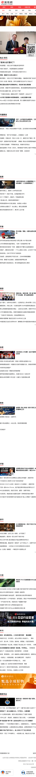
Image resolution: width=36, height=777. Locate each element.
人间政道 (25, 651)
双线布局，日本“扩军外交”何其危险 (10, 253)
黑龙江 (30, 14)
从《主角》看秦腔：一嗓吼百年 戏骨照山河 (13, 549)
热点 (1, 58)
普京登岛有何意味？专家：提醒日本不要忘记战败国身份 (17, 247)
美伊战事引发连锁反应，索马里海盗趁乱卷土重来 (15, 263)
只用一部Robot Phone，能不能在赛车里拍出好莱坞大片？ (17, 487)
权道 (24, 660)
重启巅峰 (28, 635)
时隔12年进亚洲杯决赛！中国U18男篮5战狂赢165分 (15, 361)
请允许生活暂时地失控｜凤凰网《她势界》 (13, 592)
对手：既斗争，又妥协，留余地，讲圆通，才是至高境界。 (17, 641)
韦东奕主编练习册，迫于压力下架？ (11, 91)
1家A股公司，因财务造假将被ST (9, 200)
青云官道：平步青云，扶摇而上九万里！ (12, 670)
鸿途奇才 (28, 657)
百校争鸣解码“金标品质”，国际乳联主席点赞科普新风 (16, 595)
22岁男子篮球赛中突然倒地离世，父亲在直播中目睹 (15, 97)
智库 (16, 10)
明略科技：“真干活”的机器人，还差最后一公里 (14, 135)
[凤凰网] (6, 4)
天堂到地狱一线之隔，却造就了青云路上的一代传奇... (16, 645)
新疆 (26, 14)
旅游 (1, 288)
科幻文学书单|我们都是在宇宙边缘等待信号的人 (14, 540)
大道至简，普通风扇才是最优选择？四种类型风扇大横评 (17, 494)
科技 (19, 7)
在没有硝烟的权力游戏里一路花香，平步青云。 (14, 648)
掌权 (32, 638)
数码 (29, 10)
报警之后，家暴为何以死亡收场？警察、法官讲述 (15, 151)
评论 (10, 10)
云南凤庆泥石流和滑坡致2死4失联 (10, 104)
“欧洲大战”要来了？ (7, 62)
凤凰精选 (3, 114)
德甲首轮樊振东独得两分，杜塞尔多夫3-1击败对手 (15, 374)
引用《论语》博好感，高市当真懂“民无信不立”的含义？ (16, 81)
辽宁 (16, 14)
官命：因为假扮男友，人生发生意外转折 (12, 635)
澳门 (3, 14)
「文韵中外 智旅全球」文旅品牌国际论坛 (12, 315)
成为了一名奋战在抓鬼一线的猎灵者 (11, 651)
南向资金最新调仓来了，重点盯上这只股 (12, 210)
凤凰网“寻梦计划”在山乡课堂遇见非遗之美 (12, 608)
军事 (1, 226)
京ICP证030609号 (28, 764)
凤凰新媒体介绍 (4, 753)
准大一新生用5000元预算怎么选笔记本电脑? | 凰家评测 (16, 478)
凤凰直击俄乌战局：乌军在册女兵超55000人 (13, 72)
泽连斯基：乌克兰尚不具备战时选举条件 (12, 65)
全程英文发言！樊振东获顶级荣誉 (10, 371)
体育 (1, 347)
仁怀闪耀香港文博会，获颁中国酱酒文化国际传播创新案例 (17, 312)
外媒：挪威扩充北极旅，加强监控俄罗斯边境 (13, 259)
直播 (3, 10)
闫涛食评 (2, 429)
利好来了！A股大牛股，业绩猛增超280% (12, 194)
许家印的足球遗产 (5, 367)
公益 (1, 575)
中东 (7, 14)
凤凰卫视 (27, 7)
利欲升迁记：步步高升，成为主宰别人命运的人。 (15, 638)
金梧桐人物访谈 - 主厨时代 (8, 417)
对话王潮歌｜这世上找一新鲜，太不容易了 (13, 533)
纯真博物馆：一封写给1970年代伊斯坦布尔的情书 (15, 546)
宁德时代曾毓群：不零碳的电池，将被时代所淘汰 (15, 144)
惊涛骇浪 (32, 648)
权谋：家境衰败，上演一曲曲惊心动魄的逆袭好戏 (15, 654)
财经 (11, 7)
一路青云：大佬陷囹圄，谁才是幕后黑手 (12, 657)
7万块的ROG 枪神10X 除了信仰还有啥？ (12, 481)
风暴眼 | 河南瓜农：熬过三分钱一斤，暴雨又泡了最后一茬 (17, 138)
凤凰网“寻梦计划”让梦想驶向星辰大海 (11, 605)
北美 (12, 14)
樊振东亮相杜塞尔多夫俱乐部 (9, 52)
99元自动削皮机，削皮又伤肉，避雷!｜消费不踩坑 (15, 490)
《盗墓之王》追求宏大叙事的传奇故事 (11, 664)
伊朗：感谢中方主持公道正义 (8, 75)
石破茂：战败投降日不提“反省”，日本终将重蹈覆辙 (15, 256)
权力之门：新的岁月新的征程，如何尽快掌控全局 (15, 667)
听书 (1, 630)
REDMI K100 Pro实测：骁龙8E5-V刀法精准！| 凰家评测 (17, 484)
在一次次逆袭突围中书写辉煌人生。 (11, 660)
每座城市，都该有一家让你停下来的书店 (12, 536)
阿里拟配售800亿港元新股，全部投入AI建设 (13, 203)
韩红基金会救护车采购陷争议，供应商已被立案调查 (15, 84)
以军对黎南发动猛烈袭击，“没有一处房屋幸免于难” (15, 244)
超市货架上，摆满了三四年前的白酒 (11, 190)
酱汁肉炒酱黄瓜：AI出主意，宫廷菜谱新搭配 (13, 423)
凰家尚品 (3, 694)
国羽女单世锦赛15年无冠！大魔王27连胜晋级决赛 (15, 377)
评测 (1, 464)
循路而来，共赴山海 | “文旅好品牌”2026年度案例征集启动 (17, 305)
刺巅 (25, 664)
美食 (1, 403)
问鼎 (34, 645)
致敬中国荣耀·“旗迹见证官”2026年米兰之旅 (13, 318)
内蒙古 (21, 14)
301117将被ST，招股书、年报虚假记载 (12, 197)
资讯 (4, 7)
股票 (23, 10)
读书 (1, 519)
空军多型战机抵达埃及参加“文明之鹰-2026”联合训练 (15, 240)
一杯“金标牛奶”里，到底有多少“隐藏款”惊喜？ (13, 602)
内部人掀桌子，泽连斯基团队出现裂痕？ (12, 69)
